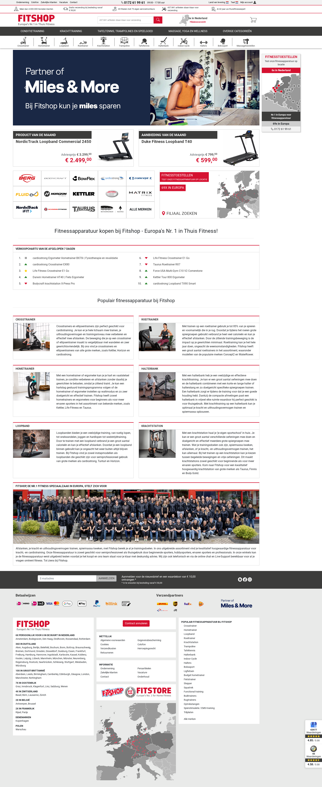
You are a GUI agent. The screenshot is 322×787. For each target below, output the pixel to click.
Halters (187, 663)
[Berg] (27, 178)
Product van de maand (36, 135)
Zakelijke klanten (49, 2)
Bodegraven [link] (35, 639)
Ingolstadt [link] (52, 654)
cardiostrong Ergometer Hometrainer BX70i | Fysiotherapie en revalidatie (75, 258)
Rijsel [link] (18, 712)
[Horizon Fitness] (55, 193)
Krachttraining (71, 31)
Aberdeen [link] (20, 674)
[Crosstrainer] (31, 336)
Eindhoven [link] (59, 639)
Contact (73, 2)
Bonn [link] (62, 647)
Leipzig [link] (27, 658)
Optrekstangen (191, 704)
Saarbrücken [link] (45, 662)
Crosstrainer (25, 319)
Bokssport (189, 667)
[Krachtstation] (157, 443)
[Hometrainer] (31, 386)
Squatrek (188, 687)
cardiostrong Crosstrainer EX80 (51, 264)
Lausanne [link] (33, 695)
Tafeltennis (189, 650)
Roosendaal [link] (72, 639)
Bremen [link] (20, 651)
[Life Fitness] (112, 193)
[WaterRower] (112, 209)
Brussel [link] (32, 703)
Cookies (104, 644)
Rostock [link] (33, 662)
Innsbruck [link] (27, 686)
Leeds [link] (29, 674)
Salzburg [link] (55, 686)
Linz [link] (47, 686)
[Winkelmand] (254, 20)
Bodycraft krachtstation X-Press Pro (54, 283)
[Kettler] (84, 193)
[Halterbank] (157, 386)
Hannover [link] (41, 654)
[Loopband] (31, 443)
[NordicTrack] (27, 209)
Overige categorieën (237, 31)
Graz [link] (18, 686)
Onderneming (22, 2)
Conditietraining (32, 31)
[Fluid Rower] (27, 193)
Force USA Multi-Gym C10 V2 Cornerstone (177, 270)
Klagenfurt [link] (38, 686)
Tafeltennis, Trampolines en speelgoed (125, 31)
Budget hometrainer (194, 675)
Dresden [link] (40, 651)
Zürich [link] (43, 695)
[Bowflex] (84, 178)
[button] (25, 87)
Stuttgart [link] (69, 662)
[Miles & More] (236, 603)
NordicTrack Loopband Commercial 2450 (53, 141)
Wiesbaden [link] (80, 662)
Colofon (35, 2)
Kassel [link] (73, 654)
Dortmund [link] (30, 651)
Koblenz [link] (82, 654)
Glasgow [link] (75, 674)
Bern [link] (24, 695)
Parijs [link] (25, 712)
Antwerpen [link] (21, 703)
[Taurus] (84, 209)
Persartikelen (144, 668)
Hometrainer (25, 368)
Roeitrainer (149, 319)
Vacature (63, 2)
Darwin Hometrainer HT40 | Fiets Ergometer (58, 277)
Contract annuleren (136, 623)
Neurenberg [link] (79, 658)
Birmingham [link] (40, 674)
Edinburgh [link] (64, 674)
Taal (233, 2)
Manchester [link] (22, 677)
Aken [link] (18, 647)
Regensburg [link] (22, 662)
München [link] (57, 658)
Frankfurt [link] (81, 651)
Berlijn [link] (36, 647)
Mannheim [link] (46, 658)
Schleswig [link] (58, 662)
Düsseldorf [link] (51, 651)
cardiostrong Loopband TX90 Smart (174, 283)
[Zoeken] (158, 20)
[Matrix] (140, 193)
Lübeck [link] (36, 658)
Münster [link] (67, 658)
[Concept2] (140, 178)
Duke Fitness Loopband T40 (167, 141)
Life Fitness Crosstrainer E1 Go (51, 270)
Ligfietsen (189, 671)
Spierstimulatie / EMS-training (199, 708)
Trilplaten (188, 712)
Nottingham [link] (35, 677)
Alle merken (190, 719)
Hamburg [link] (30, 654)
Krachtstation (152, 426)
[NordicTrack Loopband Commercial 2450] (115, 147)
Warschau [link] (21, 729)
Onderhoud (143, 676)
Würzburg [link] (21, 665)
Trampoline (189, 646)
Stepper (188, 683)
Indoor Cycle (190, 658)
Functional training (193, 691)
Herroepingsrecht (147, 648)
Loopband (23, 426)
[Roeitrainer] (157, 336)
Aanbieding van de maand (164, 135)
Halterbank (149, 368)
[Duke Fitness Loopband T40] (241, 147)
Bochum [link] (54, 647)
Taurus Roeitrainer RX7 (166, 264)
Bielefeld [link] (44, 647)
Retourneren (106, 652)
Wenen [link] (64, 686)
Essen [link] (71, 651)
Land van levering (217, 2)
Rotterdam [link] (84, 639)
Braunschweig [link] (82, 647)
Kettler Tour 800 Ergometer (169, 277)
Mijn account (246, 2)
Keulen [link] (19, 658)
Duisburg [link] (62, 651)
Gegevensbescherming (149, 640)
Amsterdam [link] (22, 639)
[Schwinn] (55, 209)
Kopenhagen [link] (22, 720)
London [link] (85, 674)
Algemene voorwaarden (112, 640)
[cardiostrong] (112, 178)
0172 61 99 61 (282, 129)
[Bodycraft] (55, 178)
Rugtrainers (190, 699)
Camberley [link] (52, 674)
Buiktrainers (190, 695)
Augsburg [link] (27, 647)
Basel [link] (18, 695)
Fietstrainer (190, 679)
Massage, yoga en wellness (188, 31)
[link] (209, 194)
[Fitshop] (36, 19)
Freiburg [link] (20, 654)
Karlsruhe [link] (64, 654)
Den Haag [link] (47, 639)
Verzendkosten (108, 648)
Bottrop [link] (70, 647)
